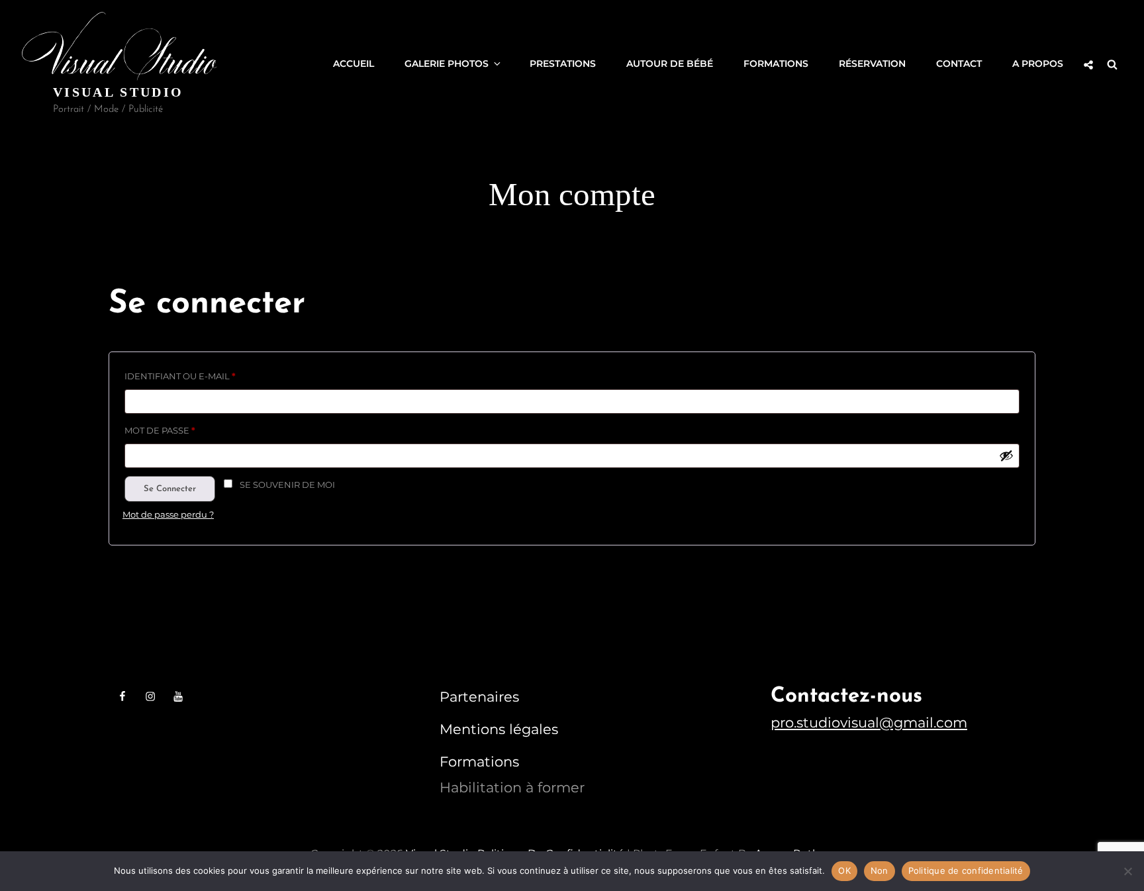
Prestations (563, 64)
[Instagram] (150, 696)
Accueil (353, 64)
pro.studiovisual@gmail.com (869, 722)
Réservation (872, 64)
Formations (775, 64)
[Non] (1127, 871)
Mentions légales (499, 729)
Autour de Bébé (669, 64)
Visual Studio (118, 92)
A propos (1037, 64)
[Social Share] (1088, 65)
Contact (959, 64)
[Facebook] (122, 696)
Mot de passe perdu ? (168, 514)
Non (879, 870)
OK (844, 870)
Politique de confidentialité (966, 870)
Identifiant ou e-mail (210, 374)
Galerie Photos (447, 64)
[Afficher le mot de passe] (1006, 455)
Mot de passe (190, 429)
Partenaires (479, 696)
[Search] (1112, 63)
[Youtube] (178, 696)
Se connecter (170, 489)
